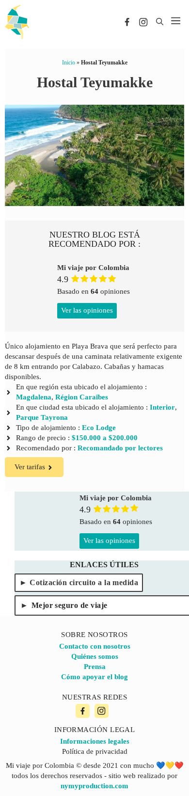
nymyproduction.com (94, 786)
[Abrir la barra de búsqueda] (159, 22)
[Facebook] (83, 711)
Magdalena (33, 397)
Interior (162, 407)
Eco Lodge (99, 427)
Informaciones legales (94, 741)
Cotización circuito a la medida (84, 582)
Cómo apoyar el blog (94, 677)
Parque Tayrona (42, 417)
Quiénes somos (94, 656)
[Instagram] (101, 710)
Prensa (95, 666)
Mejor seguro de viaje (70, 605)
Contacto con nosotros (94, 646)
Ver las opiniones (87, 310)
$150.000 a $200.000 (105, 438)
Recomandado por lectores (120, 448)
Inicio (68, 62)
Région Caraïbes (81, 397)
